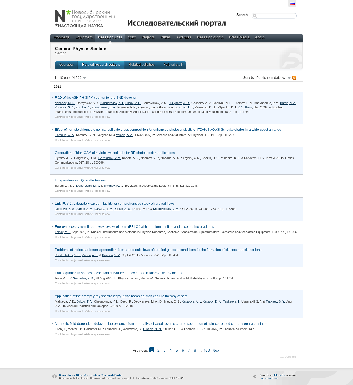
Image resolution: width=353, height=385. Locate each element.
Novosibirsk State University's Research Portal (90, 374)
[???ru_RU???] (292, 3)
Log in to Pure (269, 377)
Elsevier (279, 374)
